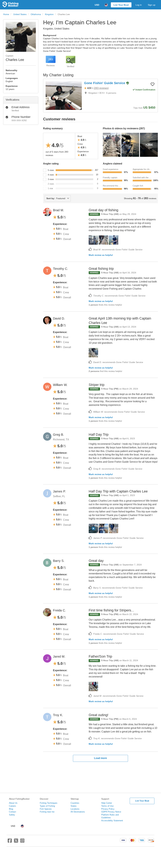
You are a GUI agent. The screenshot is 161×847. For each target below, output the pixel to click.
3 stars (51, 179)
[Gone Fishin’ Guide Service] (64, 95)
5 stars (51, 170)
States (74, 806)
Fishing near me (47, 812)
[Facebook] (9, 842)
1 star (50, 188)
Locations (75, 809)
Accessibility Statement (112, 820)
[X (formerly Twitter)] (16, 842)
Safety (12, 815)
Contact (12, 812)
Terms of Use (107, 806)
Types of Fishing (47, 806)
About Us (13, 803)
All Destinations (78, 812)
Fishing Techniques (48, 803)
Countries (75, 803)
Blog (11, 809)
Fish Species (46, 809)
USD (97, 5)
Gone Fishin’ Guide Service (105, 83)
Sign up (151, 5)
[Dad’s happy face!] (103, 528)
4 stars (51, 175)
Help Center (106, 803)
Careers (12, 806)
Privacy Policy (107, 809)
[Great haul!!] (113, 528)
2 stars (51, 184)
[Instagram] (22, 842)
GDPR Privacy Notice (111, 812)
